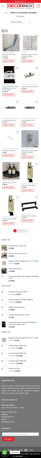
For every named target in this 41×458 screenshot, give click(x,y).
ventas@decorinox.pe (7, 422)
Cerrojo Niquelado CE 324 (9, 120)
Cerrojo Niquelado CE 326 (28, 120)
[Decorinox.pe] (20, 6)
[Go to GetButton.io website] (5, 456)
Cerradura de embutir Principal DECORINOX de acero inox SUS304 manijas (10, 88)
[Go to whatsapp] (4, 452)
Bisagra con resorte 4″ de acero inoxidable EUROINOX (29, 55)
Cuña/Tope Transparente (9, 150)
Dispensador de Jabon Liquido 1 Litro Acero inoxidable (29, 151)
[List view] (6, 31)
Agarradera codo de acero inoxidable (9, 55)
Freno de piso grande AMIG (9, 219)
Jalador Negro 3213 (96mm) (28, 216)
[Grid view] (3, 31)
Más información (8, 94)
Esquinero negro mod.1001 (9, 182)
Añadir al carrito (8, 61)
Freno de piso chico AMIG (28, 185)
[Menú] (2, 6)
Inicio (6, 13)
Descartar (26, 456)
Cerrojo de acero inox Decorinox (29, 86)
